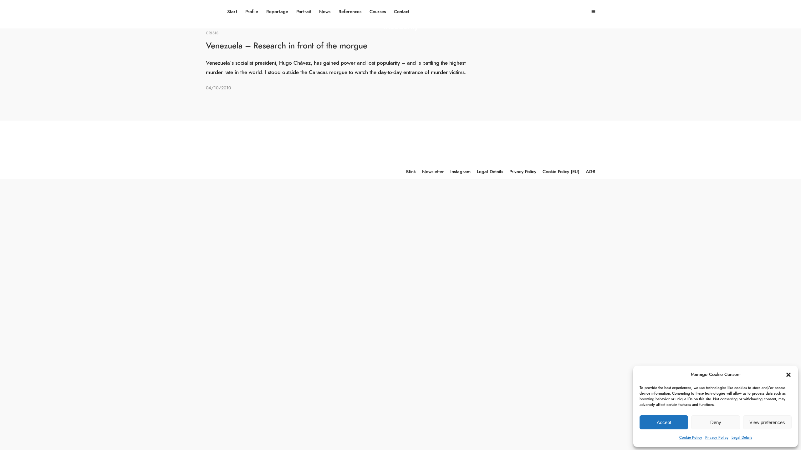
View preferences (767, 422)
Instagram (460, 171)
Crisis (212, 33)
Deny (715, 422)
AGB (590, 171)
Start (232, 11)
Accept (664, 422)
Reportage (277, 11)
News (324, 11)
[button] (788, 375)
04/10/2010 (218, 88)
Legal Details (742, 437)
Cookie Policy (690, 437)
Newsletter (433, 171)
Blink (411, 171)
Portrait (303, 11)
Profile (251, 11)
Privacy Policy (716, 437)
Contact (401, 11)
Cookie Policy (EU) (561, 171)
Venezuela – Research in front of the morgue (286, 46)
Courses (378, 11)
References (350, 11)
